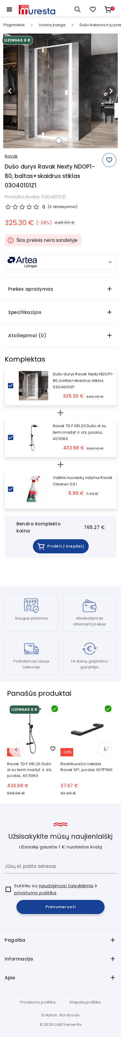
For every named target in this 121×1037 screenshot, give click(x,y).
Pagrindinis (14, 25)
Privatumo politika (38, 1002)
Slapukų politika (85, 1002)
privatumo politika (35, 893)
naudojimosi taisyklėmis (66, 886)
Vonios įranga (52, 25)
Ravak (11, 156)
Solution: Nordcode (60, 1015)
